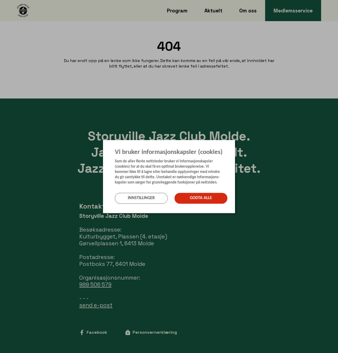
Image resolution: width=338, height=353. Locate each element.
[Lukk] (233, 143)
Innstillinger (141, 198)
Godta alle (201, 198)
